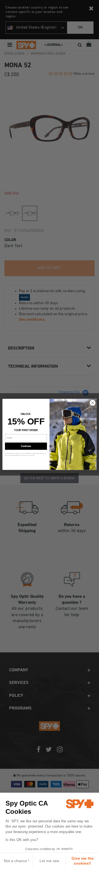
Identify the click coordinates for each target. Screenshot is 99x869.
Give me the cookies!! (83, 860)
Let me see (49, 861)
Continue (26, 446)
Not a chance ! (16, 861)
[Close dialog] (93, 403)
